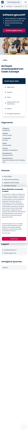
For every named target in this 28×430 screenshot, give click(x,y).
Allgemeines (10, 87)
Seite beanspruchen (13, 2)
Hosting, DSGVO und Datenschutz (13, 103)
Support (9, 109)
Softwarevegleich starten (14, 30)
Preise (9, 97)
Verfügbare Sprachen (13, 114)
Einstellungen (6, 233)
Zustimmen (14, 239)
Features (9, 92)
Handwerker (18, 6)
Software (9, 6)
